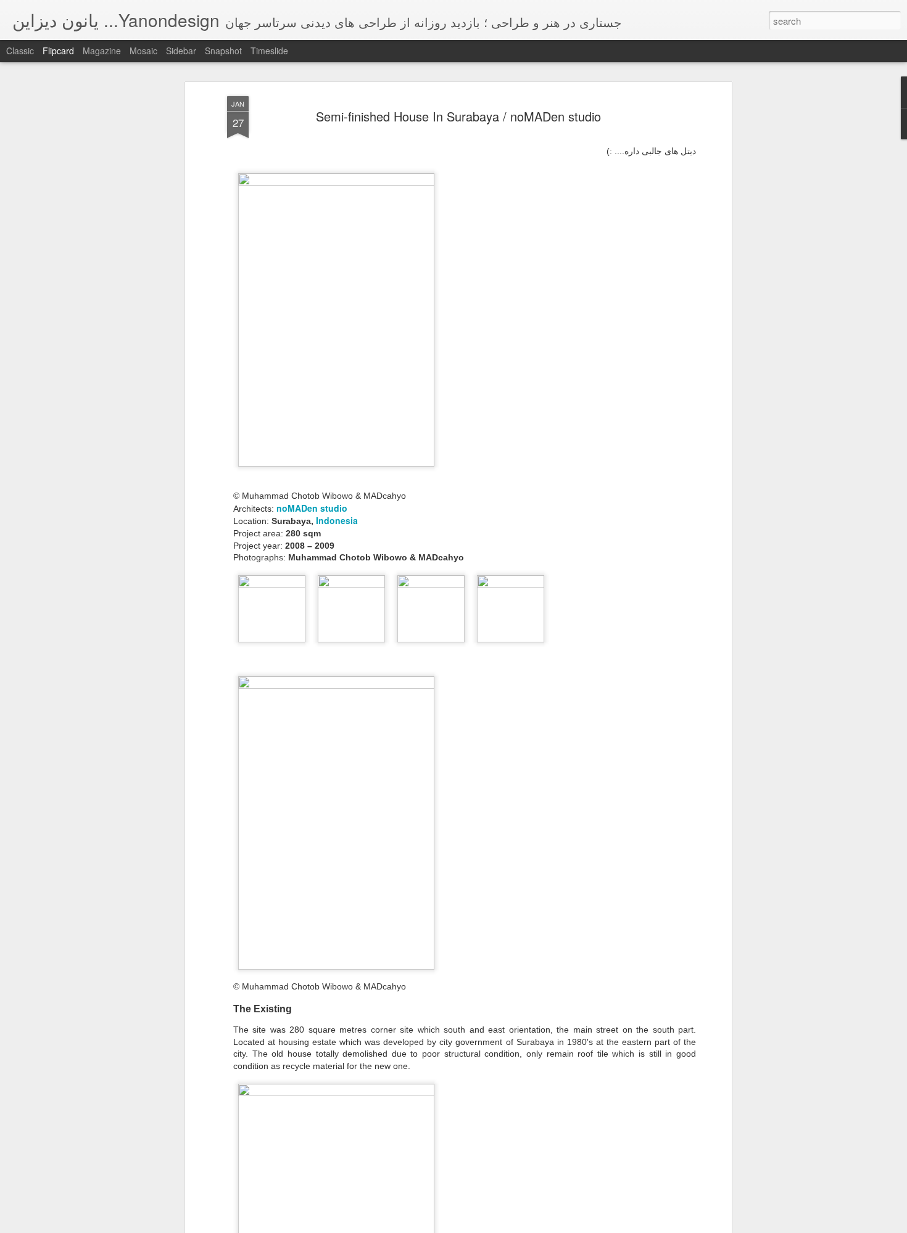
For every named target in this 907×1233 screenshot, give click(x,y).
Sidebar (181, 50)
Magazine (102, 50)
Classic (20, 50)
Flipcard (58, 50)
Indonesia (337, 520)
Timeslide (269, 50)
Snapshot (223, 50)
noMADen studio (311, 508)
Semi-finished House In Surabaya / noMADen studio (458, 116)
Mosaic (143, 50)
